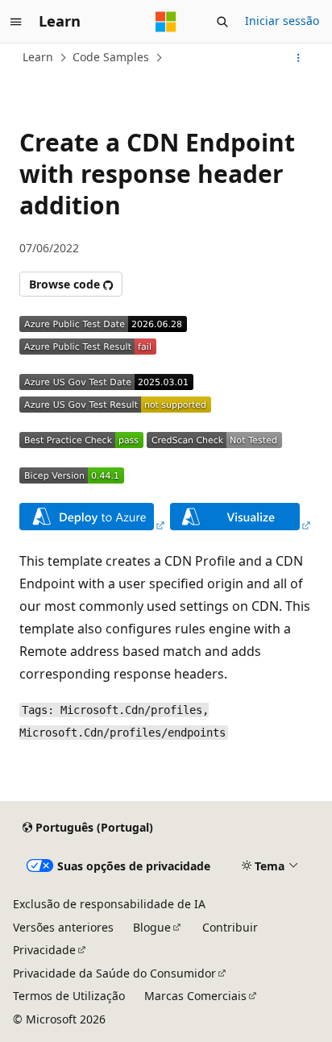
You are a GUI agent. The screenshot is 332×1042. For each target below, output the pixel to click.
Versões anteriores (63, 927)
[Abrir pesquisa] (222, 21)
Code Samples (111, 56)
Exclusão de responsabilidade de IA (109, 903)
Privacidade (44, 949)
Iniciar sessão (282, 20)
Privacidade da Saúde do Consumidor (114, 973)
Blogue (152, 927)
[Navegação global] (16, 21)
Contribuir (230, 927)
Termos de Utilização (69, 995)
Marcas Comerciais (195, 995)
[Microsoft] (166, 21)
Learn (38, 56)
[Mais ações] (298, 58)
